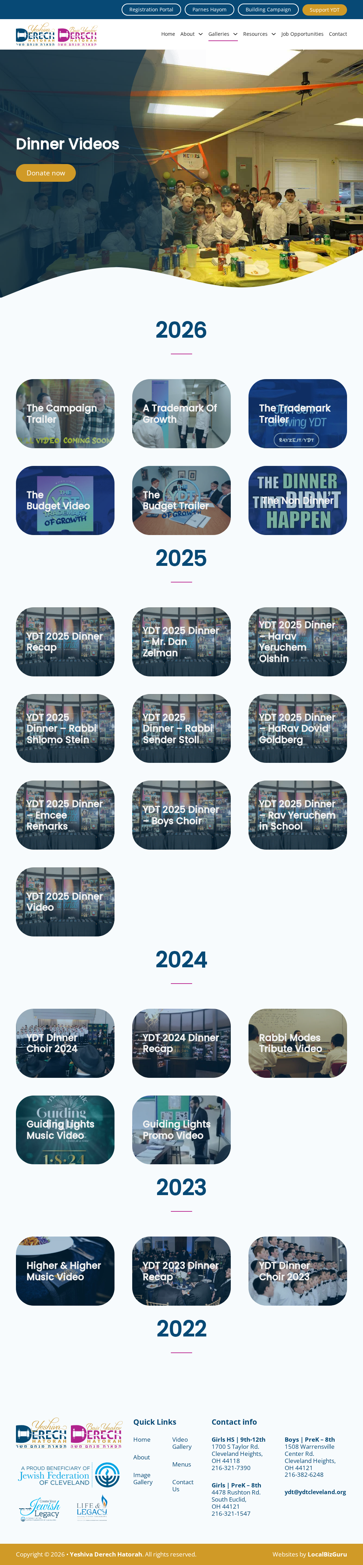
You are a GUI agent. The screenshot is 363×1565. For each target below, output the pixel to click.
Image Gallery (143, 1478)
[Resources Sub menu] (273, 34)
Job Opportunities (302, 33)
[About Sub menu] (200, 34)
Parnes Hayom (209, 9)
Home (168, 33)
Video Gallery (182, 1443)
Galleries (218, 33)
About (187, 33)
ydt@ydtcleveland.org (315, 1492)
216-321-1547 (231, 1513)
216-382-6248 (304, 1474)
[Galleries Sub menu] (235, 34)
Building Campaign (268, 9)
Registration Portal (151, 9)
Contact (338, 33)
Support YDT (325, 9)
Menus (181, 1464)
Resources (255, 33)
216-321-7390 (231, 1468)
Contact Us (183, 1485)
